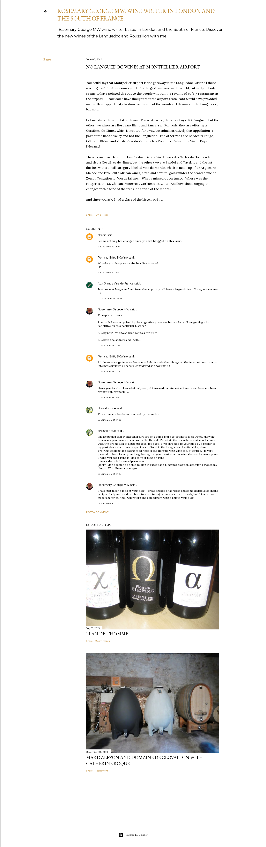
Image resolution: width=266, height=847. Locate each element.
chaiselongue (107, 408)
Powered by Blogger (136, 834)
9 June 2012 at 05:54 (109, 246)
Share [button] (47, 59)
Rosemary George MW (113, 309)
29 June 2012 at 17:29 (109, 473)
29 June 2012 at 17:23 (109, 419)
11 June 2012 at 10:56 (109, 345)
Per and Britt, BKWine (113, 257)
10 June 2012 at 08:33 (110, 298)
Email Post (101, 214)
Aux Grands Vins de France (116, 283)
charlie (102, 235)
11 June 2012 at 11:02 (109, 371)
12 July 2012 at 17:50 (109, 503)
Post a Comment (97, 512)
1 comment (101, 770)
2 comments (102, 640)
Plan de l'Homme (107, 634)
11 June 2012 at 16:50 (109, 397)
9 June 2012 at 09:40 (110, 272)
